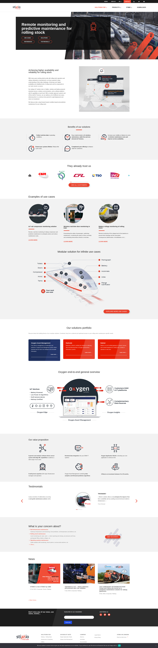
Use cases (27, 38)
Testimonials (45, 41)
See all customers (79, 185)
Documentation (83, 641)
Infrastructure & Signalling (47, 639)
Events (44, 589)
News (106, 1)
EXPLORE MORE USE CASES (116, 311)
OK (119, 645)
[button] (22, 501)
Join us (113, 1)
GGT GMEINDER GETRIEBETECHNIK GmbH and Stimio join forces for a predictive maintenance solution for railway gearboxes (113, 589)
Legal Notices (97, 635)
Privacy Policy (97, 637)
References (28, 41)
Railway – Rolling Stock (46, 637)
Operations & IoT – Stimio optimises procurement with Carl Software (76, 587)
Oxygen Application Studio (66, 637)
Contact (127, 1)
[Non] (156, 645)
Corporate (39, 589)
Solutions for (100, 7)
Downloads (141, 7)
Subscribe (68, 622)
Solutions (44, 38)
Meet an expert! (112, 537)
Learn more (32, 240)
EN (119, 1)
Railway (49, 589)
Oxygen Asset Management (66, 639)
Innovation (82, 639)
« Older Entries (32, 600)
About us (82, 637)
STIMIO (128, 7)
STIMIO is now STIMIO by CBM (40, 587)
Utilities (42, 641)
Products (116, 7)
